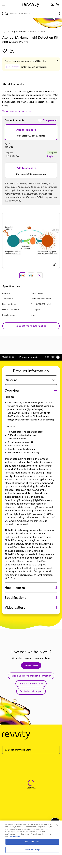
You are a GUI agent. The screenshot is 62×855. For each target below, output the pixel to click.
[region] (31, 838)
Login (50, 156)
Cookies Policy (14, 836)
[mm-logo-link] (31, 4)
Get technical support (31, 691)
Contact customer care (31, 683)
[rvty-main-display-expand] (55, 264)
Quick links (8, 357)
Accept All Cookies (32, 842)
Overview (11, 379)
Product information (29, 357)
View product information (17, 111)
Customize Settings (32, 850)
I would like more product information (31, 675)
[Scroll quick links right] (56, 357)
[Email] (12, 52)
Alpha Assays (19, 31)
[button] (52, 4)
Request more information (31, 325)
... (4, 31)
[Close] (57, 825)
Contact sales (31, 665)
